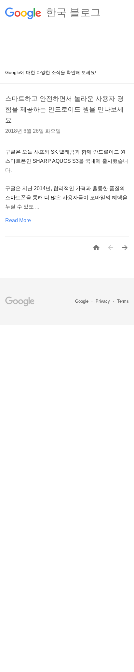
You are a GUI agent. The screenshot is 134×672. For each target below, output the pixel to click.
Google (82, 301)
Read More (18, 220)
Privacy (103, 301)
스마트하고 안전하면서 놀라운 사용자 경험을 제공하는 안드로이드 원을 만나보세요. (64, 109)
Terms (123, 301)
